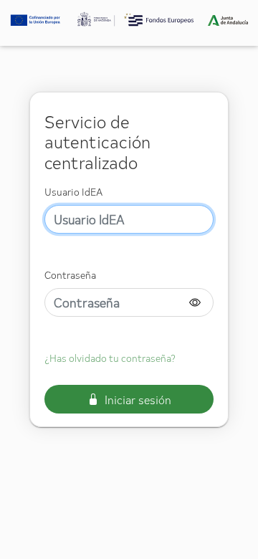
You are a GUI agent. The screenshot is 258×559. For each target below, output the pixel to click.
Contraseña (70, 275)
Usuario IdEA (73, 192)
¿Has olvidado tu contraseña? (110, 358)
